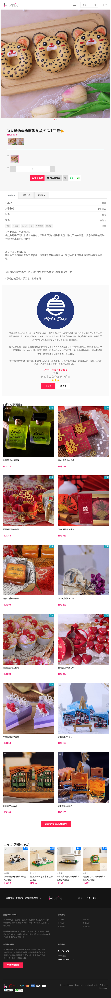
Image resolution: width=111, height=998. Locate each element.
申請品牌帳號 (13, 965)
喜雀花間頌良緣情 (66, 529)
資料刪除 (86, 926)
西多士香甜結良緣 (11, 598)
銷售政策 (61, 923)
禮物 (8, 226)
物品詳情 (11, 195)
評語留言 (41, 195)
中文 (88, 897)
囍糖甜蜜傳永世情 (66, 667)
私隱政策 (86, 920)
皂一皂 (24, 226)
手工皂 (15, 226)
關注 (49, 386)
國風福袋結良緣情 (11, 529)
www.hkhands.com (66, 959)
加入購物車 (54, 178)
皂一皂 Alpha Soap (55, 369)
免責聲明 (61, 926)
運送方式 (26, 195)
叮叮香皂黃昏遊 (10, 806)
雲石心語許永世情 (66, 598)
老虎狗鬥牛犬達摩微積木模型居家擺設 (94, 878)
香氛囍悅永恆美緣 (11, 460)
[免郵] (16, 858)
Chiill (8, 873)
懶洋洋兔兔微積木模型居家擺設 (41, 878)
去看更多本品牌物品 (56, 823)
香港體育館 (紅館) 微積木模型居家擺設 (68, 878)
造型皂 (48, 226)
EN (94, 897)
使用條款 (61, 920)
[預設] (15, 159)
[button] (103, 867)
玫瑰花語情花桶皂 (11, 667)
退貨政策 (86, 923)
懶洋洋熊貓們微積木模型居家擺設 (15, 878)
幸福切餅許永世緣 (11, 737)
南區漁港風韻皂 (65, 806)
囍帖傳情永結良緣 (66, 460)
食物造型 (39, 226)
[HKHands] (10, 5)
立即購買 (38, 178)
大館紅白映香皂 (65, 737)
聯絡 (64, 386)
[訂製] (28, 431)
